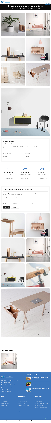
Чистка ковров (4, 401)
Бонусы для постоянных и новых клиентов (40, 388)
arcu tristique (15, 203)
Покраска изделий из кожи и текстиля (23, 406)
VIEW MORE (7, 207)
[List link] (13, 380)
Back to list (25, 343)
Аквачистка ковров (21, 403)
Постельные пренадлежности (41, 407)
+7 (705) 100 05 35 (46, 3)
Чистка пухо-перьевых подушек (41, 403)
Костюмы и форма (39, 399)
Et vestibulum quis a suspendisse (20, 8)
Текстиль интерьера (39, 405)
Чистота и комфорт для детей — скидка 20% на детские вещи (40, 383)
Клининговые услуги (5, 403)
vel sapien (8, 193)
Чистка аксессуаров (22, 408)
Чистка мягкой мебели (22, 401)
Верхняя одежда (38, 401)
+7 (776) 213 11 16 (46, 4)
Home (12, 8)
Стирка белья (20, 411)
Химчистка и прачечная (6, 399)
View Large (16, 354)
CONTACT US (15, 207)
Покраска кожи (4, 405)
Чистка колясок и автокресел (24, 399)
